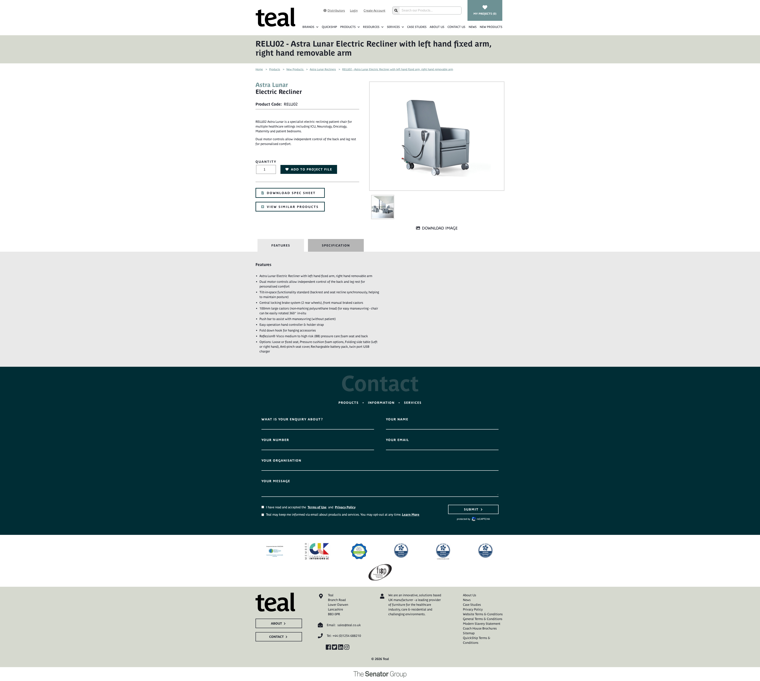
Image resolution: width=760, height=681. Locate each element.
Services (393, 27)
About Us (437, 27)
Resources (371, 27)
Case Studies (417, 27)
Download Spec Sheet (291, 193)
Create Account (374, 10)
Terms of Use (317, 507)
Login (354, 10)
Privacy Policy (345, 507)
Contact (276, 636)
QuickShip (329, 27)
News (472, 27)
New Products (491, 27)
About (276, 623)
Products (348, 27)
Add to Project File (311, 169)
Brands (308, 27)
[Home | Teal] (275, 17)
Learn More (410, 514)
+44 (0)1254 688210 (346, 635)
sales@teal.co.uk (349, 625)
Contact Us (456, 27)
